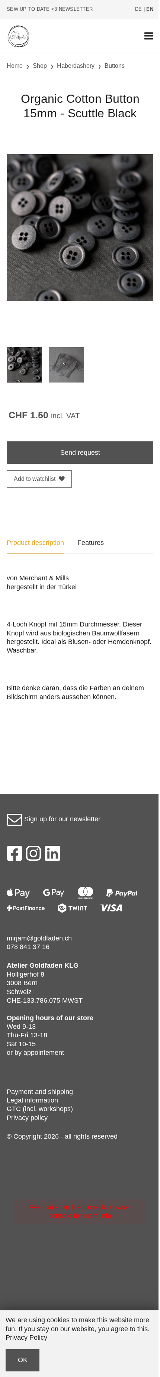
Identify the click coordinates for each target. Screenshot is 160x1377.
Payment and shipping (40, 1091)
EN (149, 9)
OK (23, 1360)
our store (78, 1018)
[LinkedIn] (52, 855)
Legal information (32, 1100)
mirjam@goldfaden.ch (39, 938)
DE (138, 9)
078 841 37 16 (28, 947)
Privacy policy (27, 1117)
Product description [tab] (35, 542)
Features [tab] (90, 542)
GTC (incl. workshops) (40, 1109)
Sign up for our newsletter (61, 819)
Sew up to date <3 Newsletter (50, 9)
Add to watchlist (34, 479)
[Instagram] (33, 855)
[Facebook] (14, 855)
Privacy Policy (26, 1337)
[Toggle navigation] (148, 36)
